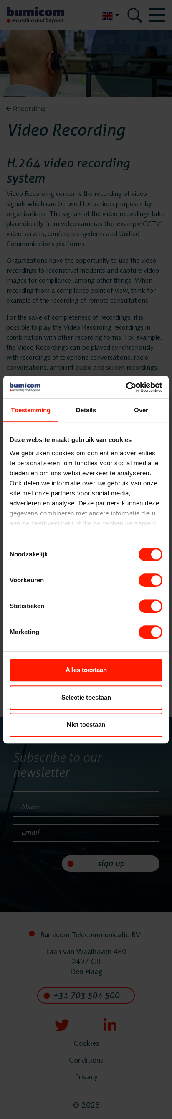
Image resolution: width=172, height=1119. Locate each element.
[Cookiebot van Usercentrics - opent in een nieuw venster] (125, 387)
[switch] (150, 580)
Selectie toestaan (86, 697)
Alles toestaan (86, 669)
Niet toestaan (86, 724)
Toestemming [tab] (31, 410)
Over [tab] (141, 410)
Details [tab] (86, 410)
